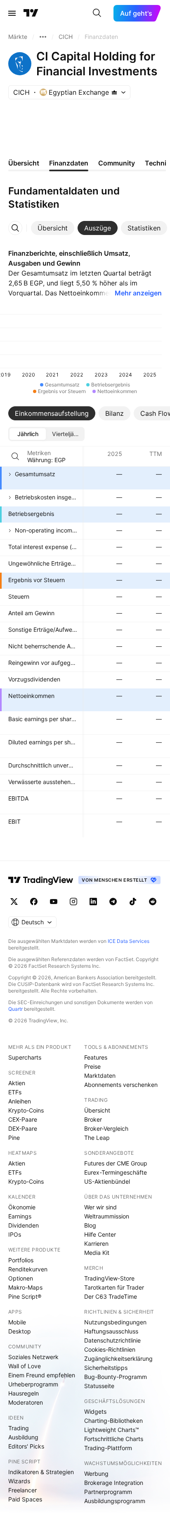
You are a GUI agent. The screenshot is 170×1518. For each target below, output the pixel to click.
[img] (114, 92)
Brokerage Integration (113, 1482)
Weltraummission (106, 1216)
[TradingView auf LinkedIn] (93, 901)
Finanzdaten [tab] (68, 163)
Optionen (20, 1278)
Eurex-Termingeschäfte (115, 1172)
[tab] (52, 228)
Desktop (19, 1331)
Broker (93, 1119)
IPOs (14, 1234)
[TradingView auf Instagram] (73, 901)
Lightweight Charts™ (111, 1429)
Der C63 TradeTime (110, 1296)
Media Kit (96, 1252)
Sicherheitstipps (106, 1367)
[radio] (27, 434)
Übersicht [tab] (23, 163)
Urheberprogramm (33, 1384)
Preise (92, 1066)
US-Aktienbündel (107, 1181)
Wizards (19, 1480)
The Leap (97, 1137)
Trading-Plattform (108, 1447)
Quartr (15, 1009)
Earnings (19, 1216)
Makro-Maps (25, 1287)
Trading (18, 1428)
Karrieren (96, 1243)
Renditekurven (27, 1269)
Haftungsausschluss (111, 1331)
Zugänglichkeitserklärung (118, 1358)
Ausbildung (23, 1437)
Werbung (96, 1473)
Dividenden (23, 1225)
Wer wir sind (100, 1207)
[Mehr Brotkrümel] (43, 37)
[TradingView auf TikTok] (133, 901)
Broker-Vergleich (106, 1128)
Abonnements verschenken (121, 1084)
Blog (90, 1225)
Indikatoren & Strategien (41, 1471)
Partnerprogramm (108, 1491)
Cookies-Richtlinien (109, 1349)
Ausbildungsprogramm (114, 1500)
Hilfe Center (100, 1234)
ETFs (14, 1092)
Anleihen (19, 1101)
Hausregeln (23, 1393)
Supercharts (24, 1057)
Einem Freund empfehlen (41, 1375)
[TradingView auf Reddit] (152, 901)
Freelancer (22, 1490)
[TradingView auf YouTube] (53, 901)
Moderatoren (25, 1402)
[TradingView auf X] (14, 901)
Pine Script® (24, 1296)
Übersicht (97, 1110)
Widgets (95, 1411)
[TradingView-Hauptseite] (40, 880)
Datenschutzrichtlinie (112, 1340)
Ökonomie (21, 1207)
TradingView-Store (109, 1278)
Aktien (16, 1082)
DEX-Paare (22, 1128)
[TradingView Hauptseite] (31, 13)
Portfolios (20, 1260)
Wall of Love (24, 1365)
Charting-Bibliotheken (113, 1420)
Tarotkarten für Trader (114, 1287)
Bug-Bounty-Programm (115, 1376)
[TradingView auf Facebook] (34, 901)
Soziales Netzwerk (33, 1356)
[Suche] (97, 13)
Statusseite (99, 1385)
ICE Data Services (128, 941)
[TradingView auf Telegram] (113, 901)
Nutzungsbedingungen (115, 1322)
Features (95, 1057)
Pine (14, 1137)
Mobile (17, 1322)
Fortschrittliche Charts (113, 1438)
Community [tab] (116, 163)
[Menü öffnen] (12, 13)
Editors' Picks (26, 1446)
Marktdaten (100, 1075)
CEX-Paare (22, 1119)
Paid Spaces (25, 1499)
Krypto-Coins (26, 1110)
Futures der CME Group (115, 1163)
